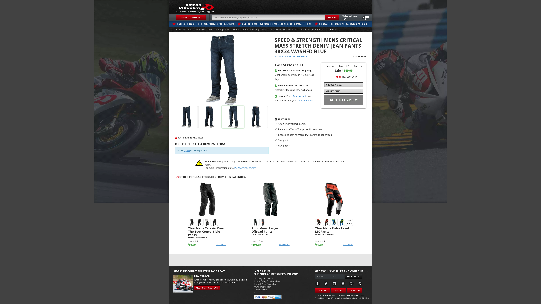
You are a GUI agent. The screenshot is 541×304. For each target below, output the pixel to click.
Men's (236, 29)
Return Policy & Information (267, 281)
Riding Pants (222, 29)
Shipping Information (263, 278)
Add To (342, 100)
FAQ (256, 292)
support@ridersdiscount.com (276, 274)
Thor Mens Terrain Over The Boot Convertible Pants (206, 231)
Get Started (353, 276)
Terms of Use (260, 289)
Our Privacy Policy (262, 286)
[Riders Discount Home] (196, 7)
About (322, 290)
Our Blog (355, 290)
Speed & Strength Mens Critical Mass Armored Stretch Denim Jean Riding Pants (284, 29)
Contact (339, 290)
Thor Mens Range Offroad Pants (264, 229)
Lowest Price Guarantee (265, 284)
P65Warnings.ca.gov (245, 167)
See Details (221, 244)
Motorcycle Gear (204, 29)
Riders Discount (184, 29)
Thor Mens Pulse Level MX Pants (332, 229)
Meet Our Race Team (207, 287)
